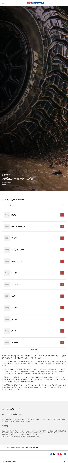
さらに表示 (34, 349)
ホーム (7, 447)
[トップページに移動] (35, 3)
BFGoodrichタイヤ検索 (17, 447)
